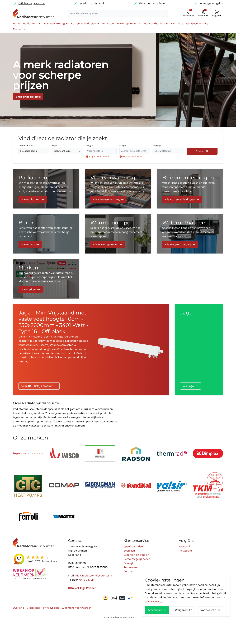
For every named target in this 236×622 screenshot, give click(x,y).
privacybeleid (153, 601)
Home (16, 23)
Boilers (27, 222)
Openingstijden (133, 546)
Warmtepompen (112, 222)
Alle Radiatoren (30, 199)
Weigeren (181, 610)
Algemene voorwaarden (77, 607)
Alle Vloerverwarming (106, 199)
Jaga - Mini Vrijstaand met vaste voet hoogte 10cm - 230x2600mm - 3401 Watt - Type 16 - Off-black (53, 322)
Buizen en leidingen (188, 177)
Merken (28, 267)
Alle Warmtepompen (105, 244)
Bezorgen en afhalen (136, 554)
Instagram (185, 550)
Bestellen (129, 550)
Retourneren (131, 567)
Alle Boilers (28, 244)
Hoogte (89, 145)
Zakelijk (129, 563)
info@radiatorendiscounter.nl (93, 575)
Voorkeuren (208, 610)
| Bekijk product (37, 386)
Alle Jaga (188, 386)
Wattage (157, 145)
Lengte (122, 145)
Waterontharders (184, 222)
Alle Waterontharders (178, 244)
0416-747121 (86, 579)
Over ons (18, 607)
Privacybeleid (51, 607)
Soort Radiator (25, 145)
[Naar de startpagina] (33, 13)
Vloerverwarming (112, 177)
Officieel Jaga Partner (31, 3)
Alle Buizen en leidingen (180, 199)
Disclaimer (33, 607)
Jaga (186, 312)
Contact (129, 571)
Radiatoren (32, 177)
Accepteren (155, 610)
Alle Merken (28, 289)
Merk (54, 145)
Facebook (185, 546)
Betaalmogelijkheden (137, 559)
